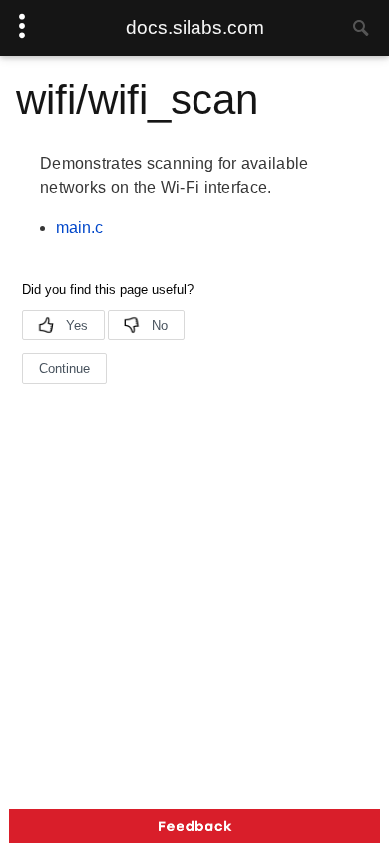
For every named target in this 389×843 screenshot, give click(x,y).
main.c (79, 227)
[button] (194, 826)
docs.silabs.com (195, 27)
